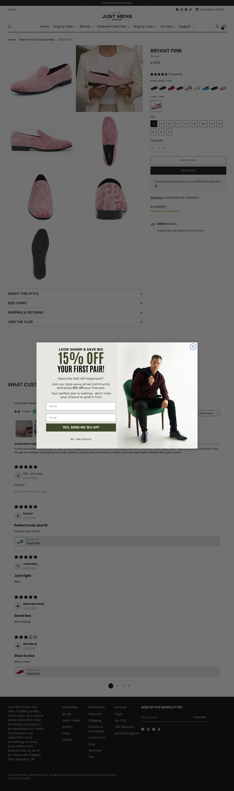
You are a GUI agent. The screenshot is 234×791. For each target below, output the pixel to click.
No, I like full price (81, 439)
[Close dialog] (193, 347)
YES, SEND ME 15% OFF (81, 427)
